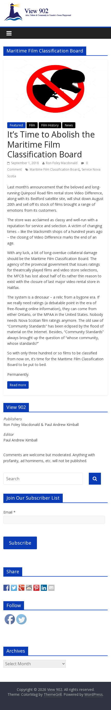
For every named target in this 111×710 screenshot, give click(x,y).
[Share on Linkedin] (44, 588)
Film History (50, 125)
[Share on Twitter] (14, 588)
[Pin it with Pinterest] (36, 588)
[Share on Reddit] (29, 588)
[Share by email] (51, 588)
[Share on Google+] (21, 588)
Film (32, 125)
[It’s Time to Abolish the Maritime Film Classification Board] (55, 63)
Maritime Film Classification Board (55, 169)
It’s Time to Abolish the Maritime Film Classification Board (51, 144)
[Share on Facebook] (6, 588)
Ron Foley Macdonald (61, 163)
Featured (16, 125)
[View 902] (55, 6)
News (69, 125)
